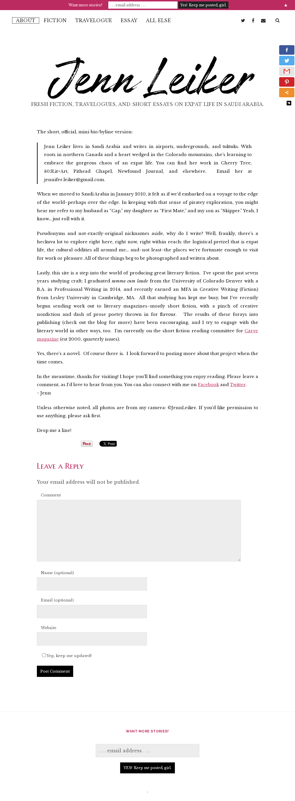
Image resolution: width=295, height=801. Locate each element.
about (26, 20)
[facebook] (253, 20)
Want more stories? (85, 5)
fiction (55, 20)
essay (129, 20)
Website (48, 628)
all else (158, 20)
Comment (51, 495)
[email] (263, 20)
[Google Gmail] (286, 71)
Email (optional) (57, 600)
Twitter (237, 384)
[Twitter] (286, 60)
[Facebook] (286, 50)
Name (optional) (57, 573)
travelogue (93, 20)
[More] (286, 92)
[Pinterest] (286, 82)
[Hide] (289, 103)
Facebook (208, 384)
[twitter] (243, 20)
